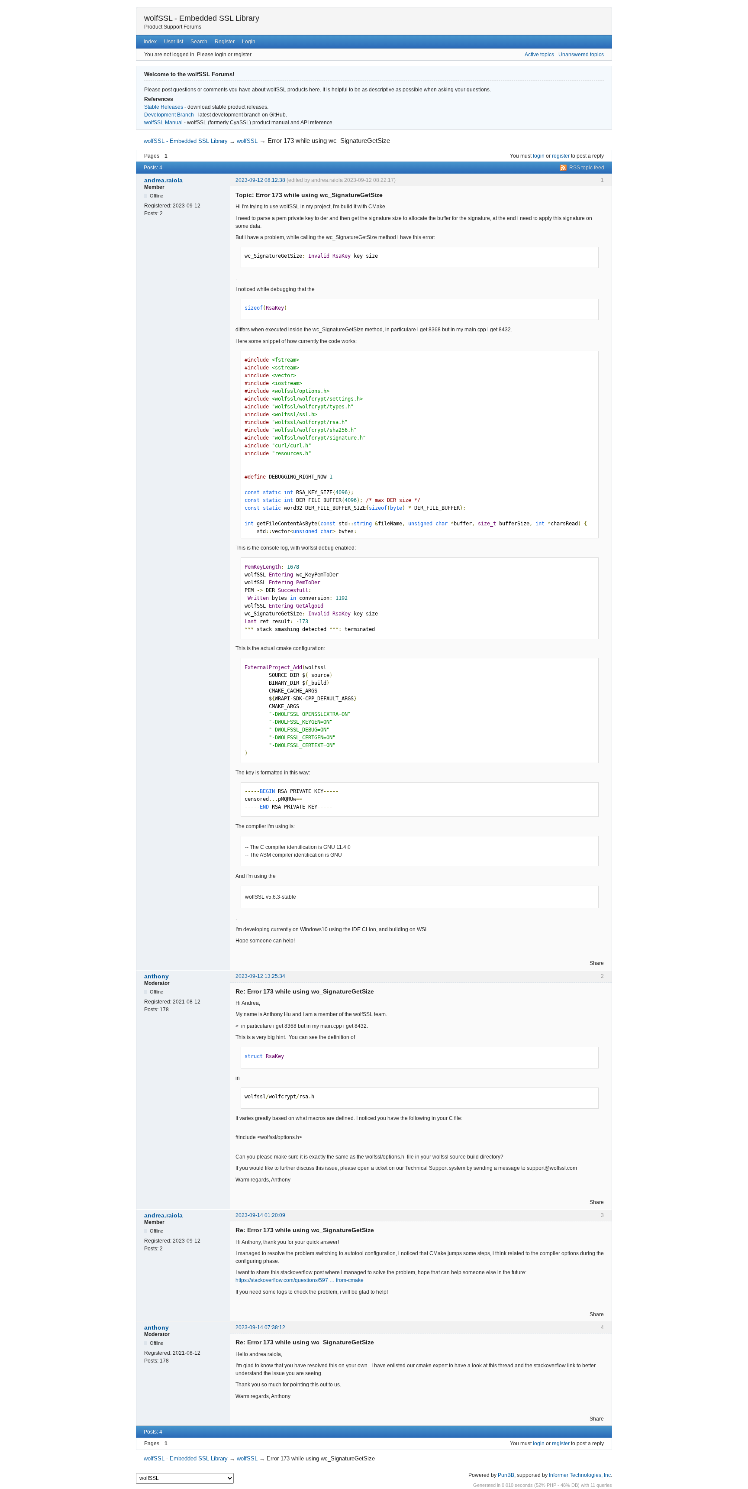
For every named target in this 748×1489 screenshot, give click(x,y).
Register (225, 42)
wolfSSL (247, 141)
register (561, 156)
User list (173, 42)
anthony (156, 976)
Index (150, 42)
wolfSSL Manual (163, 123)
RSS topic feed (586, 168)
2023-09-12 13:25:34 (260, 976)
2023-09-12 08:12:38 (260, 180)
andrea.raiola (163, 180)
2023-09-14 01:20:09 (260, 1215)
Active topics (539, 55)
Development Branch (169, 115)
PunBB (506, 1475)
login (539, 156)
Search (198, 42)
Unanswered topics (581, 55)
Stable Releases (163, 107)
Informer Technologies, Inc (580, 1475)
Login (248, 42)
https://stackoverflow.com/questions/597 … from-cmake (299, 1280)
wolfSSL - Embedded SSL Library (201, 18)
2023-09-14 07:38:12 (260, 1327)
